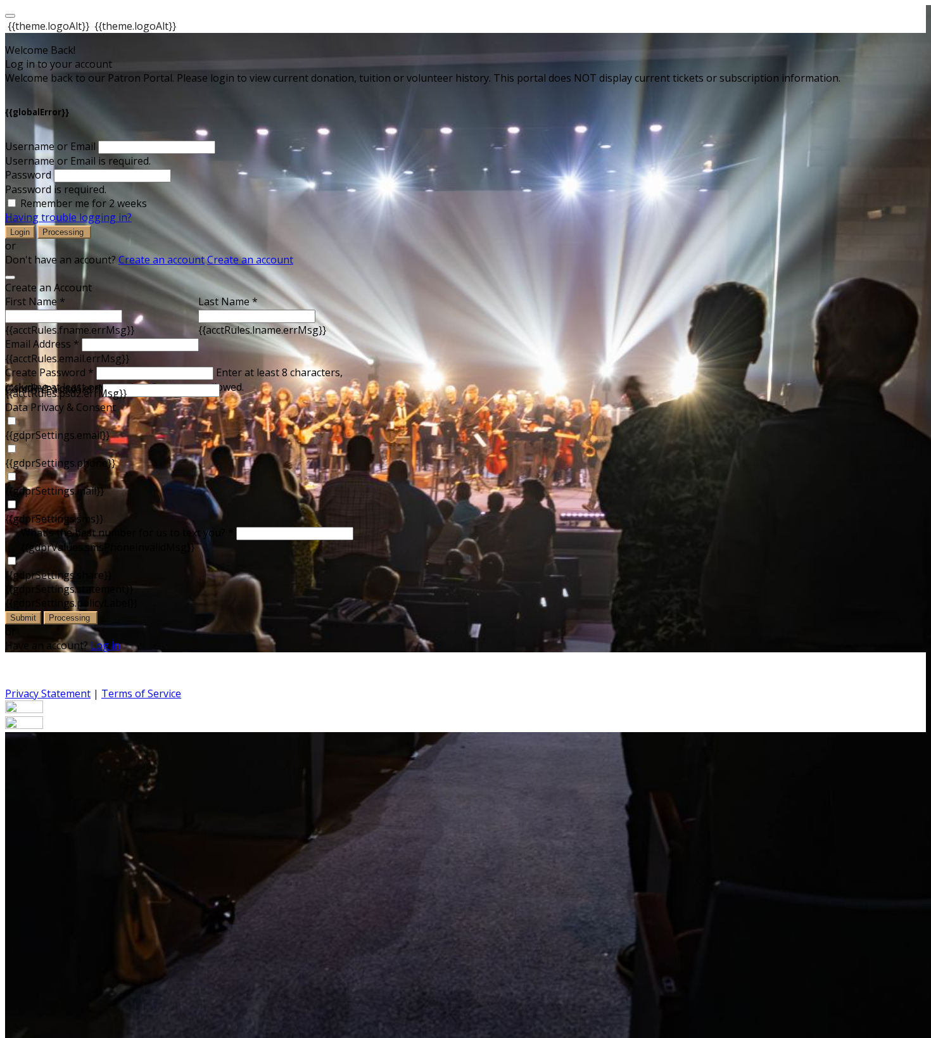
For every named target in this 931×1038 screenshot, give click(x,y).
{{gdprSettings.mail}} (54, 491)
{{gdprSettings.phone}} (60, 463)
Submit (23, 618)
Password (28, 175)
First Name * (35, 301)
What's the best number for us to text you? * (127, 533)
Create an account (161, 260)
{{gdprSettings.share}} (58, 575)
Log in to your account (58, 64)
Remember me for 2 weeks (83, 203)
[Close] (10, 277)
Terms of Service (141, 693)
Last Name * (228, 301)
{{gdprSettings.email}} (57, 435)
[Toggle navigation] (10, 16)
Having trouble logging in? (68, 217)
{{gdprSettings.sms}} (54, 519)
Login (20, 232)
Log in (105, 645)
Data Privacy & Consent (60, 407)
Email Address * (42, 344)
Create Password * (49, 372)
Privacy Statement (48, 693)
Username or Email (50, 146)
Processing (64, 232)
